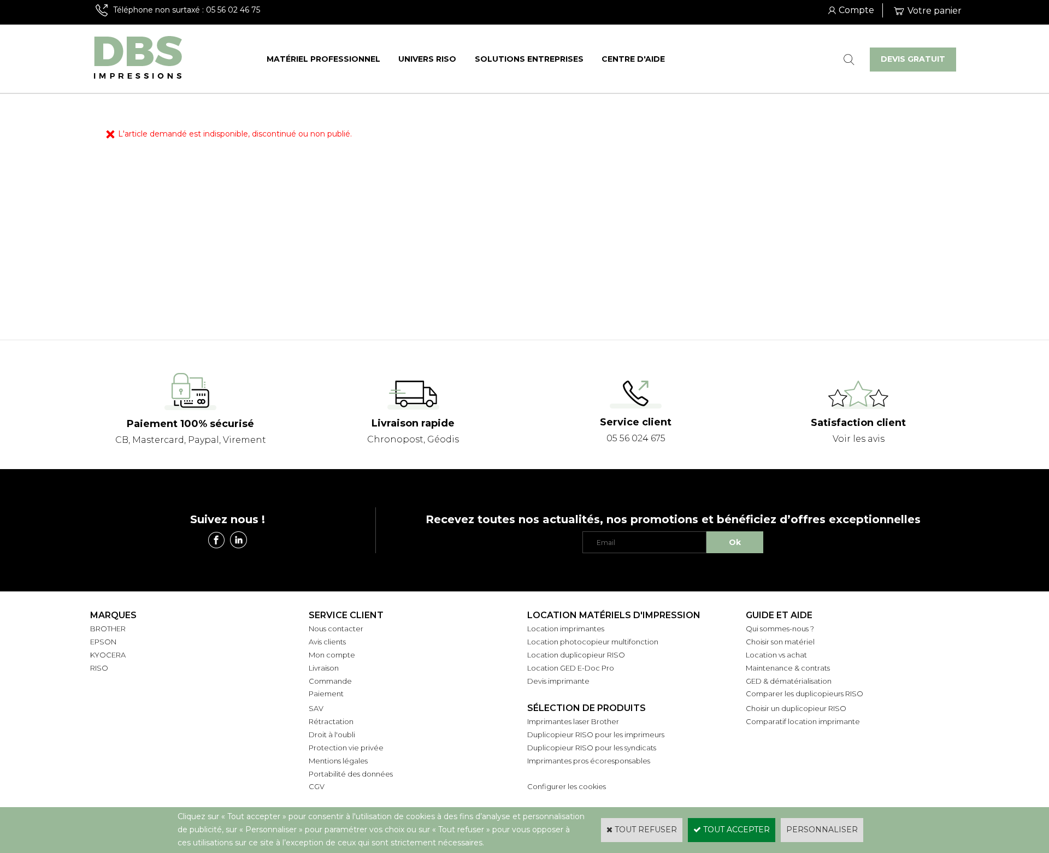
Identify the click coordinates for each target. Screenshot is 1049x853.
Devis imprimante (558, 681)
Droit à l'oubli (332, 734)
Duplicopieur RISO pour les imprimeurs (595, 734)
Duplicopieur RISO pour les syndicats (591, 747)
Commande (330, 681)
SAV (316, 708)
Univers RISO (427, 59)
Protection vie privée (346, 747)
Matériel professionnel (323, 59)
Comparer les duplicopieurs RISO (804, 693)
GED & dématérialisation (789, 681)
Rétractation (331, 721)
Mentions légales (338, 760)
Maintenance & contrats (788, 668)
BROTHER (108, 628)
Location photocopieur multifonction (592, 641)
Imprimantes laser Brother (573, 721)
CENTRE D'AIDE (633, 59)
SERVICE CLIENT (346, 615)
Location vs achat (776, 654)
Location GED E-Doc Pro (570, 668)
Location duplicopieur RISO (576, 654)
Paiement (326, 693)
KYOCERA (108, 654)
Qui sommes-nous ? (780, 628)
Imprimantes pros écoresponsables (588, 760)
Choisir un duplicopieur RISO (796, 708)
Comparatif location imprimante (803, 721)
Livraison (324, 668)
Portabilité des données (351, 773)
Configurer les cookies (566, 786)
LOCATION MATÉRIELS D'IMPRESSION (613, 615)
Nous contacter (336, 628)
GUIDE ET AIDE (779, 615)
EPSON (103, 641)
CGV (317, 786)
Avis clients (327, 641)
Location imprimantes (565, 628)
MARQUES (113, 615)
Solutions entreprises (529, 59)
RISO (99, 668)
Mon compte (332, 654)
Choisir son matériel (780, 641)
